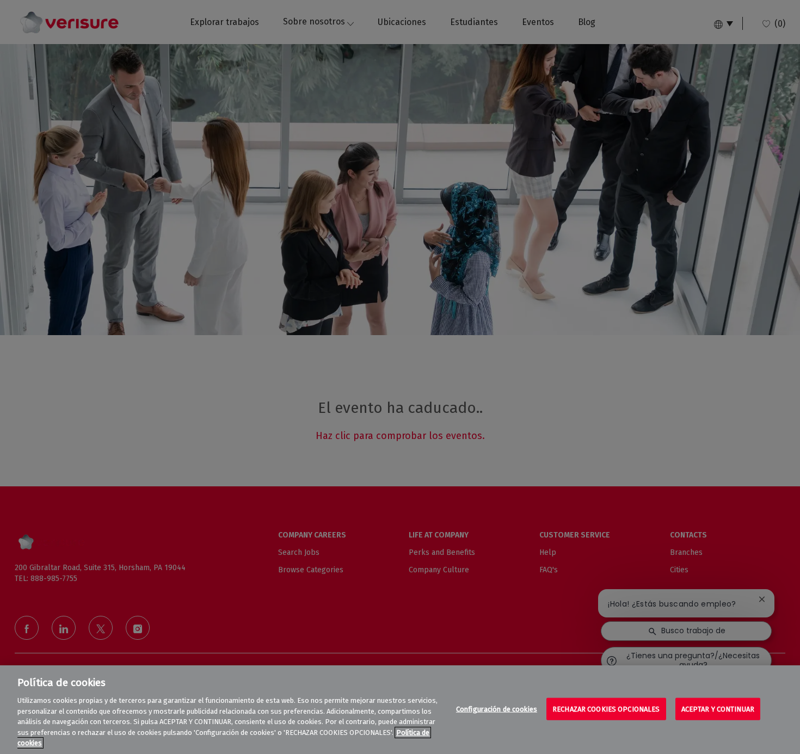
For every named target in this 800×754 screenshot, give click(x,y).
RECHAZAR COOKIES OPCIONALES (606, 708)
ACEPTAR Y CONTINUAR (717, 708)
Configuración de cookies (496, 708)
